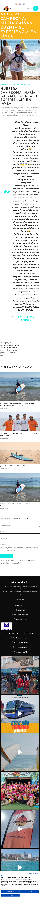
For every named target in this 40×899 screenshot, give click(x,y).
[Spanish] (16, 4)
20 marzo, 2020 (4, 438)
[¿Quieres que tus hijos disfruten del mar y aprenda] (20, 714)
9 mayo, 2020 (4, 408)
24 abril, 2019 (4, 468)
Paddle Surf (20, 84)
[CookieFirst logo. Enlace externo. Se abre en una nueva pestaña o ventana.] (2, 875)
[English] (20, 4)
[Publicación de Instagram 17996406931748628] (20, 868)
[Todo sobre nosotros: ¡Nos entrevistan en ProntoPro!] (20, 421)
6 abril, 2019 (3, 508)
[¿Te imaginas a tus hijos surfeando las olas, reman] (20, 752)
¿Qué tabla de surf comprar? (12, 466)
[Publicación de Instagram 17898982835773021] (20, 829)
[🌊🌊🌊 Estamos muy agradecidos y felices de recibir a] (20, 675)
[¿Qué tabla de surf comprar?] (20, 453)
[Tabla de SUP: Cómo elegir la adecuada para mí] (20, 487)
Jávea (8, 350)
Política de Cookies (33, 873)
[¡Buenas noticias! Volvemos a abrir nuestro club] (20, 791)
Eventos (14, 84)
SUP (7, 353)
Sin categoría (27, 84)
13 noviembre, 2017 (5, 84)
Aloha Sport (4, 343)
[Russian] (23, 4)
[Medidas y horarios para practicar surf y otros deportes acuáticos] (20, 386)
